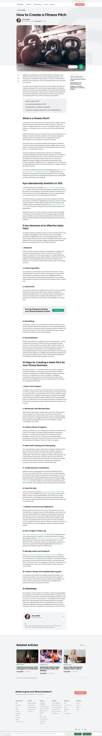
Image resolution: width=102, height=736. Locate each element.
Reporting (42, 712)
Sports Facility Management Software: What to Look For (73, 668)
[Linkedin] (63, 616)
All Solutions (30, 711)
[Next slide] (84, 678)
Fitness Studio (18, 705)
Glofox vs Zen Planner (56, 711)
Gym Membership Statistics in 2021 (36, 104)
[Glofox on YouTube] (85, 729)
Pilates (17, 709)
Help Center (66, 709)
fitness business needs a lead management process (41, 555)
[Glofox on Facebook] (82, 729)
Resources (52, 4)
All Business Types (19, 721)
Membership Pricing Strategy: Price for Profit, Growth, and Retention (50, 668)
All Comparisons (55, 713)
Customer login (77, 1)
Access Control (43, 717)
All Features (42, 723)
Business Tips (20, 664)
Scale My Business (31, 709)
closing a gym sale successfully (51, 492)
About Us (78, 703)
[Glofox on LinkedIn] (79, 729)
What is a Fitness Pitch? (32, 101)
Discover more (58, 310)
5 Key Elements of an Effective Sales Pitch (38, 107)
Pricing (46, 4)
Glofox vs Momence (56, 709)
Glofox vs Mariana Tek (56, 705)
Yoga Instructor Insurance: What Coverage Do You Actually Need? (27, 668)
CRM (41, 715)
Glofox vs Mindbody (56, 703)
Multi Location (43, 721)
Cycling (17, 715)
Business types (37, 4)
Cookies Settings (69, 734)
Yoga (17, 707)
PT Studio (17, 711)
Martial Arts (18, 717)
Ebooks (65, 707)
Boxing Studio (18, 713)
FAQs (65, 711)
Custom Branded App (44, 708)
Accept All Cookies (87, 734)
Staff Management (44, 719)
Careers (77, 707)
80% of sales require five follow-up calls (34, 534)
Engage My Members (32, 707)
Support (83, 1)
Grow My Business (31, 705)
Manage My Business (32, 703)
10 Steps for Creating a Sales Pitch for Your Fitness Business (43, 110)
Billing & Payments (43, 710)
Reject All (78, 734)
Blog (65, 703)
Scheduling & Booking (44, 706)
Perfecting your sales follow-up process (49, 538)
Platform (29, 4)
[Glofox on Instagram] (76, 729)
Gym (17, 703)
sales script (26, 481)
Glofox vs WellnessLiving (57, 707)
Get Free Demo (79, 4)
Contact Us (78, 705)
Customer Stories (67, 705)
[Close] (100, 733)
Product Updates (67, 713)
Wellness (17, 719)
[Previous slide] (81, 678)
